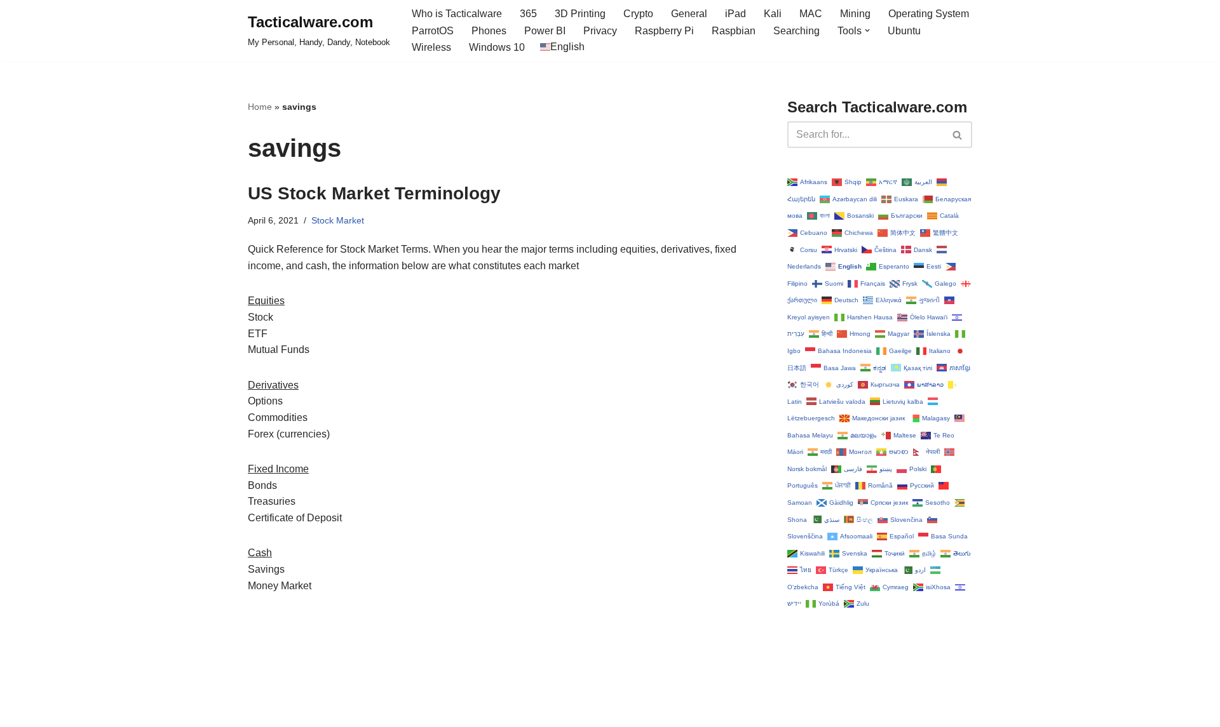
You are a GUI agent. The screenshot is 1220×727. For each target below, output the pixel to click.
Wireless (431, 47)
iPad (735, 13)
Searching (796, 30)
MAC (810, 13)
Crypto (638, 13)
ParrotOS (433, 30)
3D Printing (580, 13)
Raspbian (734, 30)
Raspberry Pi (664, 30)
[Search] (958, 134)
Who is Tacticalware (457, 13)
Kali (773, 13)
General (689, 13)
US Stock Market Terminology (374, 193)
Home (260, 107)
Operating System (928, 13)
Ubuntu (904, 30)
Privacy (600, 30)
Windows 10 (497, 47)
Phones (488, 30)
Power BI (545, 30)
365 (528, 13)
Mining (855, 13)
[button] (867, 30)
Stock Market (337, 220)
